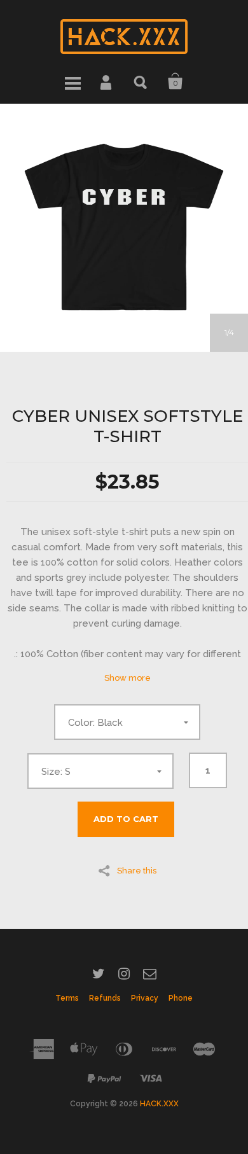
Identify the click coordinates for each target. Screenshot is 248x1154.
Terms (67, 998)
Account (106, 81)
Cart (175, 81)
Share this (136, 870)
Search (141, 81)
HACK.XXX (159, 1103)
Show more (127, 678)
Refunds (105, 998)
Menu (72, 81)
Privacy (144, 998)
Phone (181, 998)
